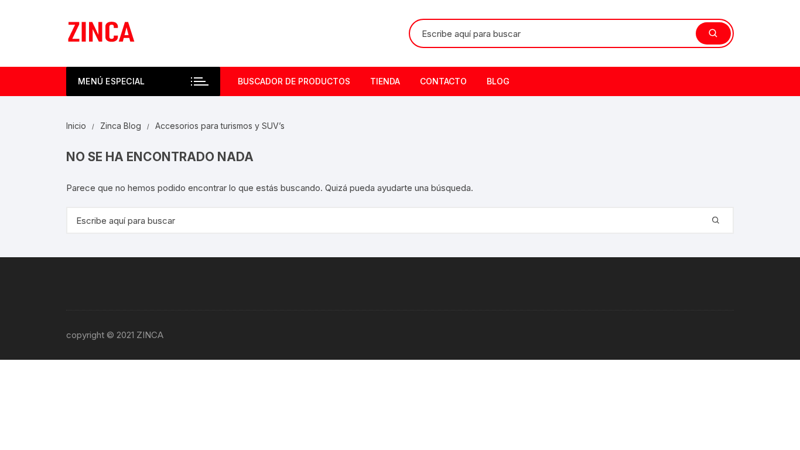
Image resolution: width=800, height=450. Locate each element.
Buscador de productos (294, 81)
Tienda (385, 81)
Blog (498, 81)
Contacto (443, 81)
